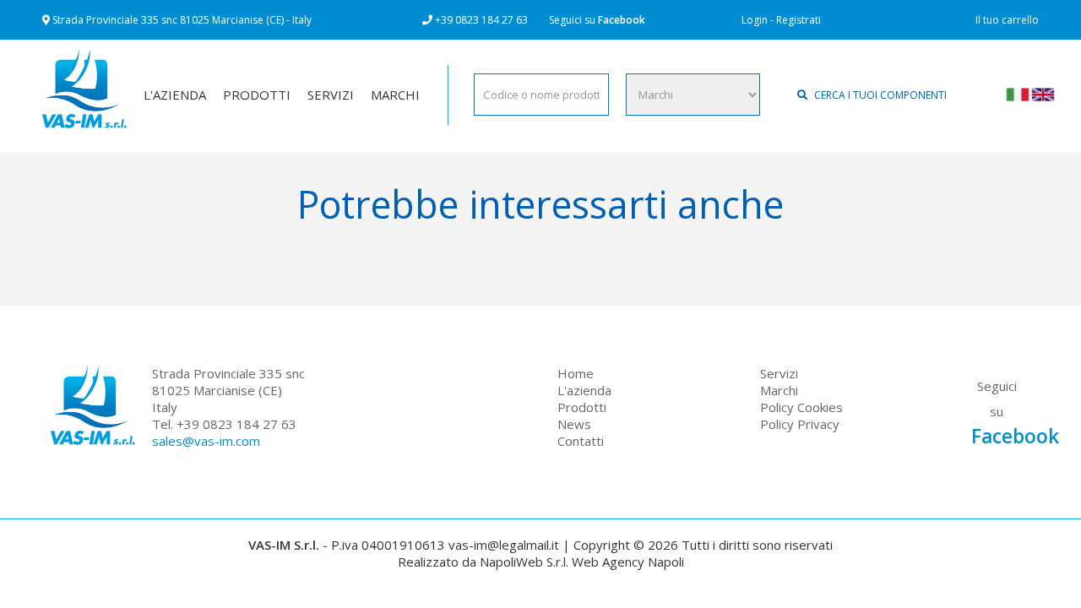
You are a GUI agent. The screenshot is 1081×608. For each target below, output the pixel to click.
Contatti (580, 440)
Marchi (779, 390)
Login (754, 20)
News (574, 423)
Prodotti (581, 407)
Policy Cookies (801, 407)
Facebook (621, 20)
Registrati (798, 20)
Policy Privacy (799, 423)
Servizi (779, 373)
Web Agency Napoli (628, 561)
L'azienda (584, 390)
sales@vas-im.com (206, 440)
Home (575, 373)
